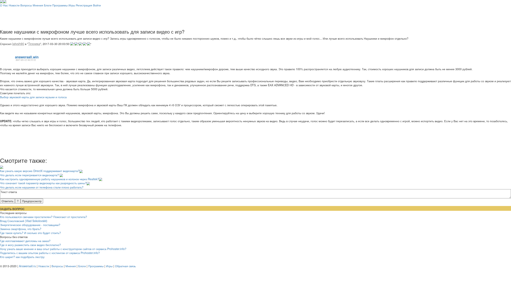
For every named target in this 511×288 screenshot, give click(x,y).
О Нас (4, 5)
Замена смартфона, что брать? (20, 229)
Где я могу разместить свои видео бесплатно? (30, 245)
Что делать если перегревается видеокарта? (30, 175)
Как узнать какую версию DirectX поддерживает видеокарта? (39, 171)
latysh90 (18, 43)
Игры (71, 5)
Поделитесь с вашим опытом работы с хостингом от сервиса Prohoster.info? (50, 253)
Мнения (38, 5)
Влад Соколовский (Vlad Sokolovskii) (23, 221)
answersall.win (27, 57)
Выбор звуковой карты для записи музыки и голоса (33, 97)
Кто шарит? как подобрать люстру (22, 257)
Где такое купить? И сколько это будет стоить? (30, 233)
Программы (60, 5)
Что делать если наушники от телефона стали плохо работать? (41, 187)
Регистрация (84, 5)
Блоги (47, 5)
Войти (97, 5)
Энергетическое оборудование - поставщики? (30, 225)
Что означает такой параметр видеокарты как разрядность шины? (43, 183)
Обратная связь (125, 266)
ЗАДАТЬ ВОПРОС (12, 209)
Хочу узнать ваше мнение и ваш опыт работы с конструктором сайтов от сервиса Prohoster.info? (63, 249)
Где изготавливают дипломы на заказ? (25, 241)
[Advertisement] (255, 16)
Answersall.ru (27, 266)
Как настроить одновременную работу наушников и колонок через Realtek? (49, 179)
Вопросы (26, 5)
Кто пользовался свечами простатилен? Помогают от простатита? (43, 217)
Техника (34, 43)
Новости (14, 5)
